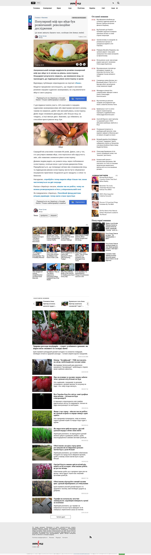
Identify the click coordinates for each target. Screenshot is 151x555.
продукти (44, 215)
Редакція (58, 537)
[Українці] (75, 3)
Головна (36, 8)
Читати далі (60, 517)
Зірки (59, 8)
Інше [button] (113, 8)
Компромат (47, 8)
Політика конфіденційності (39, 537)
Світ (103, 8)
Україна (92, 8)
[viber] (30, 24)
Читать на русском (79, 17)
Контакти (65, 537)
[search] (118, 3)
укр (33, 3)
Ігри (69, 8)
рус (38, 3)
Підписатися (80, 99)
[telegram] (30, 20)
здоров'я (54, 215)
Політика (81, 8)
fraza (78, 83)
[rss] (113, 3)
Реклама (51, 537)
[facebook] (30, 17)
